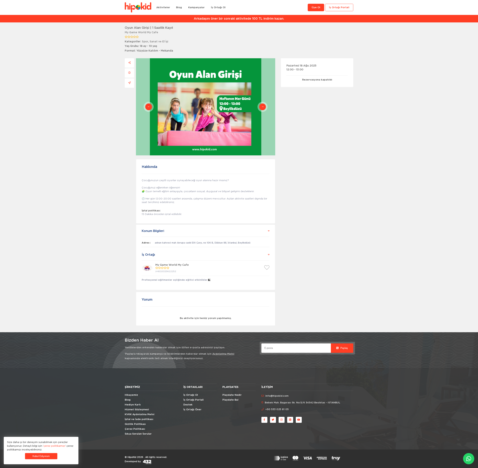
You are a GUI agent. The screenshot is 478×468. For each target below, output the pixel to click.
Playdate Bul (230, 400)
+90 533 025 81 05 (277, 409)
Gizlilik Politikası (135, 424)
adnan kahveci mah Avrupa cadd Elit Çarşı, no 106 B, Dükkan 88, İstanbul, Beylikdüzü (202, 243)
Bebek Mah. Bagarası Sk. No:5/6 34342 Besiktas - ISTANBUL (302, 403)
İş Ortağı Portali (339, 7)
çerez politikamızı (54, 445)
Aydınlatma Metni (223, 354)
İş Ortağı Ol (218, 7)
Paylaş (344, 348)
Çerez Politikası (135, 429)
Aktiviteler (163, 7)
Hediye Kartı (133, 405)
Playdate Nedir (232, 395)
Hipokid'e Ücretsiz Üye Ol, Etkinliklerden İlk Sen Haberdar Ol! (240, 18)
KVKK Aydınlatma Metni (139, 414)
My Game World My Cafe (141, 32)
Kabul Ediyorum (41, 456)
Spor (145, 41)
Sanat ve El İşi (159, 41)
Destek (188, 405)
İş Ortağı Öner (192, 409)
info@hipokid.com (276, 396)
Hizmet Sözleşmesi (137, 409)
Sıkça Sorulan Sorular (138, 434)
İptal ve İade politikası (139, 419)
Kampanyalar (196, 7)
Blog (179, 7)
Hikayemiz (131, 395)
